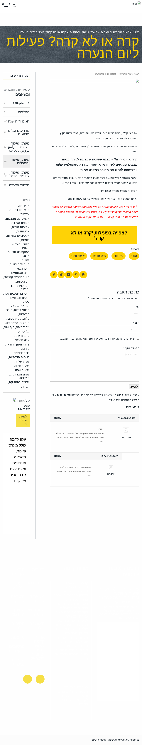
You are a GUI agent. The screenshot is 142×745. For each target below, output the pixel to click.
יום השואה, (22, 281)
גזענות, (24, 240)
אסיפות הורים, (20, 227)
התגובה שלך (131, 348)
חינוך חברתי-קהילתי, (16, 277)
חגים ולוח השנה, (19, 264)
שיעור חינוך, (21, 366)
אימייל (135, 322)
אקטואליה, (22, 231)
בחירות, (11, 236)
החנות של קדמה (36, 612)
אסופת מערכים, (19, 223)
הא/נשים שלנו (37, 625)
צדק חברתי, (21, 340)
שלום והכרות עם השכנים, (19, 376)
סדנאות (18, 637)
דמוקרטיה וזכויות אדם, (18, 254)
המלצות (16, 112)
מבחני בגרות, (21, 310)
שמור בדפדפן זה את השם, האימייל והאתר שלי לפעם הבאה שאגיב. (97, 338)
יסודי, (25, 306)
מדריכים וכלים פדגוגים (16, 132)
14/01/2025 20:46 (126, 418)
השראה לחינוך (17, 598)
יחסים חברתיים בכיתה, (19, 299)
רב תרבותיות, (21, 353)
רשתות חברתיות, (18, 357)
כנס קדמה (35, 582)
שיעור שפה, (21, 370)
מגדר (134, 256)
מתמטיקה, (11, 323)
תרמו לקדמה (18, 571)
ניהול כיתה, (22, 327)
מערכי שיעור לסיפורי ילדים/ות (16, 174)
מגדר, (9, 310)
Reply (57, 417)
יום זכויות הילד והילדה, (19, 287)
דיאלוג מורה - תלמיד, (20, 246)
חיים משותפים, (20, 273)
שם (137, 307)
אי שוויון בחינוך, (19, 210)
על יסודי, (23, 331)
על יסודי (118, 256)
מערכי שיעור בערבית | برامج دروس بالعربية (16, 146)
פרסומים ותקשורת (16, 648)
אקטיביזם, (22, 236)
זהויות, (25, 260)
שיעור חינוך (78, 256)
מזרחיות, (23, 314)
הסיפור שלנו (18, 625)
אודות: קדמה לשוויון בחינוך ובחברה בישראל (38, 648)
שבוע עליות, (21, 361)
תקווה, (25, 387)
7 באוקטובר (16, 103)
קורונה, (25, 349)
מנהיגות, (24, 323)
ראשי (136, 32)
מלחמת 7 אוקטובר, (17, 319)
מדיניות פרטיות (99, 740)
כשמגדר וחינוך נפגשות (108, 138)
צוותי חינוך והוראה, (17, 344)
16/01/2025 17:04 (109, 456)
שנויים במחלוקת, (18, 382)
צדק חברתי (99, 256)
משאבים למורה (37, 598)
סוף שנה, (8, 327)
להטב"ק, (16, 306)
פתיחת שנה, (21, 336)
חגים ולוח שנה (16, 121)
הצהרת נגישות (18, 662)
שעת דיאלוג (18, 585)
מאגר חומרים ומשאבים (115, 32)
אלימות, (24, 214)
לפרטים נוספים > (23, 420)
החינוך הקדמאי (17, 612)
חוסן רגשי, (22, 269)
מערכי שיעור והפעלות (83, 32)
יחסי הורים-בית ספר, (16, 294)
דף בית (38, 569)
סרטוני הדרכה (16, 185)
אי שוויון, (23, 206)
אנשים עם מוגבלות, (17, 219)
